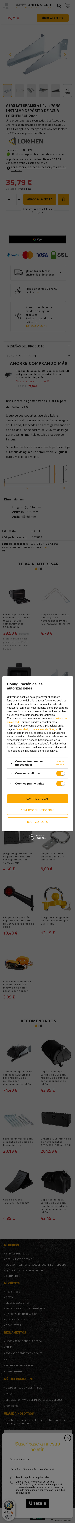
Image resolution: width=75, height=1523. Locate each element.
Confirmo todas (37, 798)
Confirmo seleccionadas (37, 810)
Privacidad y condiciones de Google (36, 729)
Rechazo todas (37, 822)
